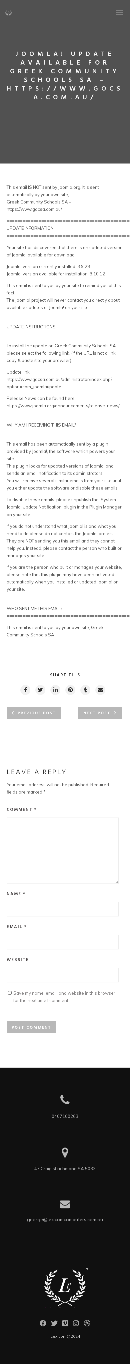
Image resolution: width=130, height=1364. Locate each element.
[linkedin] (55, 690)
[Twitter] (54, 1325)
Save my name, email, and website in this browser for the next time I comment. (64, 996)
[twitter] (40, 690)
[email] (100, 690)
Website (18, 959)
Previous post (37, 713)
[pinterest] (70, 690)
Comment (22, 809)
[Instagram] (76, 1325)
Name (16, 893)
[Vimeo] (65, 1325)
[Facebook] (43, 1325)
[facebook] (25, 690)
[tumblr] (85, 690)
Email (17, 926)
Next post (97, 713)
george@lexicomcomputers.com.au (65, 1219)
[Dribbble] (87, 1325)
